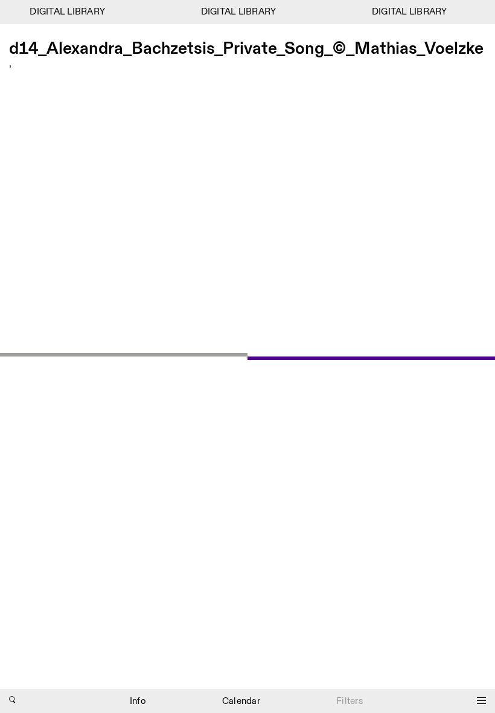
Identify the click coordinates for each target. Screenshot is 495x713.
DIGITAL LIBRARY (65, 12)
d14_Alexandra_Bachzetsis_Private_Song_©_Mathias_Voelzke (246, 50)
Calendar (241, 701)
